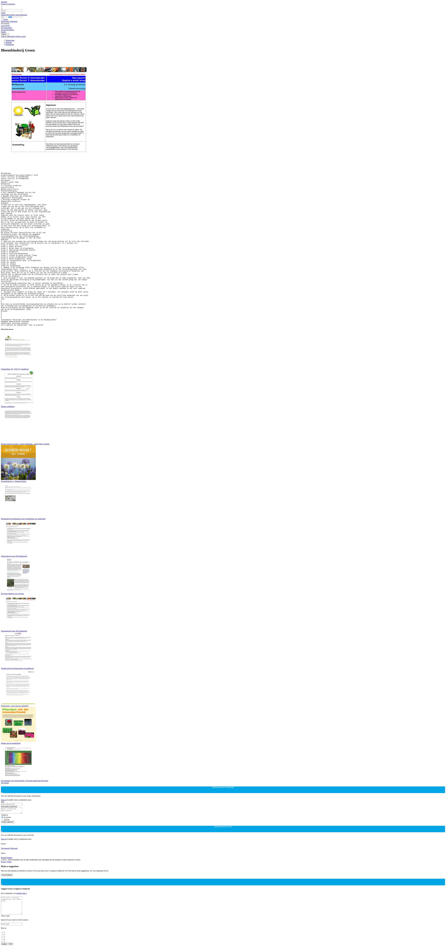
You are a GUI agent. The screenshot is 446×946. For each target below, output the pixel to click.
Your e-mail (5, 916)
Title (2, 802)
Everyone (7, 817)
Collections (13, 21)
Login (3, 13)
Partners (9, 858)
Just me (6, 820)
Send (10, 944)
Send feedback (7, 875)
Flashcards (5, 21)
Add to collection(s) (8, 36)
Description (9, 806)
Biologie (9, 42)
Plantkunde (10, 45)
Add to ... (5, 34)
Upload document (8, 15)
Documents (5, 848)
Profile (3, 32)
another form (21, 893)
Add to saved (21, 36)
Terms (9, 862)
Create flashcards (21, 15)
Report (3, 858)
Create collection (7, 822)
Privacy (4, 862)
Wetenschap (10, 40)
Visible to (4, 815)
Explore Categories (8, 4)
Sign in (4, 800)
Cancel (4, 944)
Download (5, 783)
